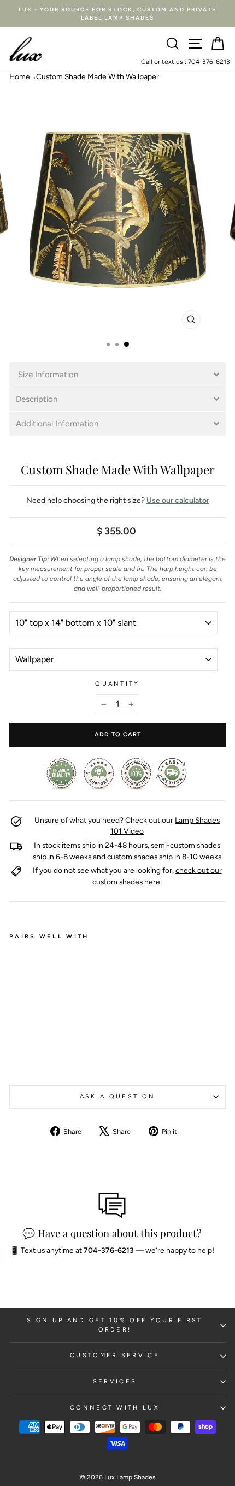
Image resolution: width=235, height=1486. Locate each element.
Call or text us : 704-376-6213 (185, 62)
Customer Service (115, 1355)
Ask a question (117, 1096)
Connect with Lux (115, 1407)
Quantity (117, 683)
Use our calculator (177, 500)
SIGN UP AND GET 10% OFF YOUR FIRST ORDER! (115, 1325)
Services (115, 1381)
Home (19, 76)
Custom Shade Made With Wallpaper (97, 76)
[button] (117, 374)
